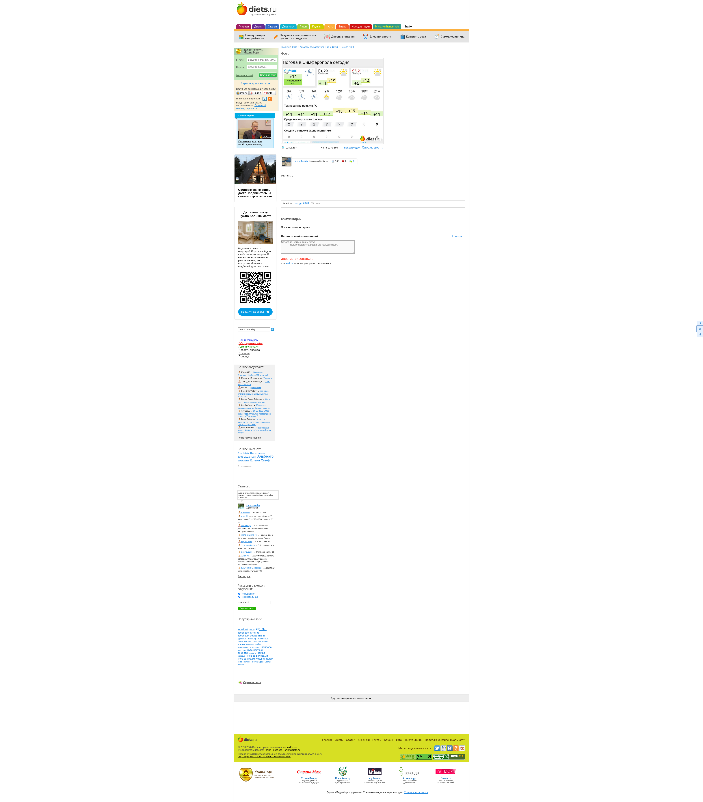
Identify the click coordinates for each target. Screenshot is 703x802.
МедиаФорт (288, 747)
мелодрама (243, 647)
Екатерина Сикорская (251, 568)
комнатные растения (247, 641)
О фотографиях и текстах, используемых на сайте (264, 756)
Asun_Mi (245, 556)
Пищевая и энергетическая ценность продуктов (298, 37)
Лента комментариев (249, 437)
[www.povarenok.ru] (343, 775)
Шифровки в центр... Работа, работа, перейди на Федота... (254, 430)
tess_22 (244, 516)
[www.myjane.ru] (374, 775)
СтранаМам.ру (309, 778)
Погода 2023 (347, 47)
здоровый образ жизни (251, 635)
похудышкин (247, 552)
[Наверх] (699, 323)
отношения (255, 647)
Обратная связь (252, 682)
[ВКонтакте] (450, 748)
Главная (244, 26)
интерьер (252, 639)
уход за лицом (246, 658)
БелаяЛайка (243, 461)
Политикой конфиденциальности (251, 106)
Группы (316, 26)
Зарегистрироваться (296, 259)
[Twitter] (437, 748)
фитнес (246, 662)
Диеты (258, 26)
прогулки (242, 650)
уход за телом (264, 658)
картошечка (246, 541)
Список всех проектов (416, 792)
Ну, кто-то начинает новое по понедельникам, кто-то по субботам (254, 422)
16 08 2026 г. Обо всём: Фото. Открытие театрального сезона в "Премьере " (254, 413)
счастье (241, 656)
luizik (254, 457)
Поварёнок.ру (342, 778)
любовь (258, 644)
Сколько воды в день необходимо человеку (250, 143)
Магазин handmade (387, 26)
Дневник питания (343, 36)
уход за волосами (257, 655)
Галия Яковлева (273, 750)
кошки (241, 644)
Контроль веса (416, 36)
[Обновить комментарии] (699, 328)
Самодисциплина (452, 36)
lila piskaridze (253, 505)
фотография (257, 662)
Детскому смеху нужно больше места (255, 214)
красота (250, 644)
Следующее (370, 147)
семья (261, 652)
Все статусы (244, 576)
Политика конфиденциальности (445, 739)
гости (252, 629)
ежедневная (248, 594)
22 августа (267, 378)
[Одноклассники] (456, 748)
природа (266, 646)
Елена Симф (300, 161)
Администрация (248, 346)
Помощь (244, 356)
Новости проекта (249, 349)
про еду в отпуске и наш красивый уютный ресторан (253, 393)
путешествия (255, 649)
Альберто (265, 456)
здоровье (242, 639)
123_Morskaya (248, 545)
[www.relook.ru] (445, 775)
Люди (303, 26)
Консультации (361, 26)
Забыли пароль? (244, 75)
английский (243, 629)
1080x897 (291, 147)
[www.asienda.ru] (409, 775)
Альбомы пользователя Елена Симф (319, 47)
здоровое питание (248, 632)
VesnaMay (246, 525)
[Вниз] (699, 334)
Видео (342, 26)
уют (240, 661)
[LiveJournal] (443, 748)
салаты (252, 653)
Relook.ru (446, 778)
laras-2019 (244, 456)
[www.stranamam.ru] (309, 775)
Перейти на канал (252, 311)
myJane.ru (374, 778)
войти (289, 263)
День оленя (255, 387)
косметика (263, 641)
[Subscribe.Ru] (462, 748)
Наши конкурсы (248, 339)
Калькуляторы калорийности (255, 37)
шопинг (241, 664)
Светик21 (245, 512)
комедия (263, 638)
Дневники (288, 26)
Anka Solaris (243, 453)
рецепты (243, 652)
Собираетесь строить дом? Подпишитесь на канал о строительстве (255, 193)
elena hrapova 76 (249, 535)
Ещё (407, 26)
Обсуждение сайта (251, 343)
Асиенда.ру (409, 778)
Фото (330, 26)
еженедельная (250, 597)
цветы (268, 662)
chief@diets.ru (292, 750)
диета (261, 628)
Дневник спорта (380, 36)
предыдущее (352, 147)
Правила (244, 353)
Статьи (272, 26)
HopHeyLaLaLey (257, 453)
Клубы (388, 739)
